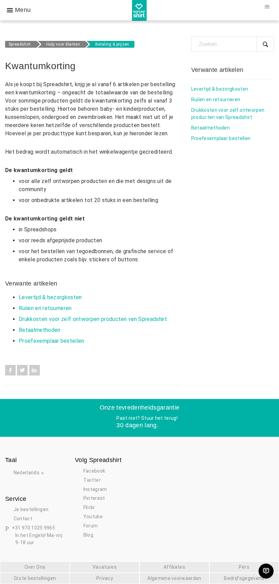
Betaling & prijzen (112, 44)
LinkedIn (34, 370)
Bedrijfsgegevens (244, 578)
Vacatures (105, 567)
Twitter (22, 370)
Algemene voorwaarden (174, 578)
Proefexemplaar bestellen (51, 341)
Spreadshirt (20, 44)
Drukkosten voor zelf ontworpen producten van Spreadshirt (93, 319)
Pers (244, 567)
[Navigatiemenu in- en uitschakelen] (267, 7)
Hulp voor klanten (63, 44)
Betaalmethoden (39, 330)
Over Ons (35, 567)
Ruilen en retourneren (45, 308)
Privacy (104, 578)
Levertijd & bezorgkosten (50, 297)
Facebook (10, 370)
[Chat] (266, 571)
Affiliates (174, 567)
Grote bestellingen (35, 578)
